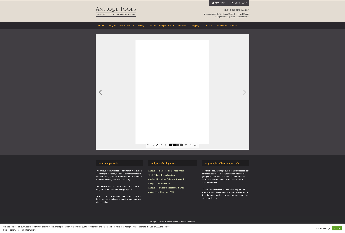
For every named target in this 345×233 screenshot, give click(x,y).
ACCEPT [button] (337, 228)
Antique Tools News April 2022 (161, 192)
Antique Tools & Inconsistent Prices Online (166, 171)
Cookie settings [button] (323, 228)
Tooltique (223, 14)
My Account (220, 3)
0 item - (241, 3)
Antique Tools (116, 9)
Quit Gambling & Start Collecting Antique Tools (167, 179)
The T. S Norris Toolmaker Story (161, 175)
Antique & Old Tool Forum (159, 184)
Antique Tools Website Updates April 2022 (166, 188)
